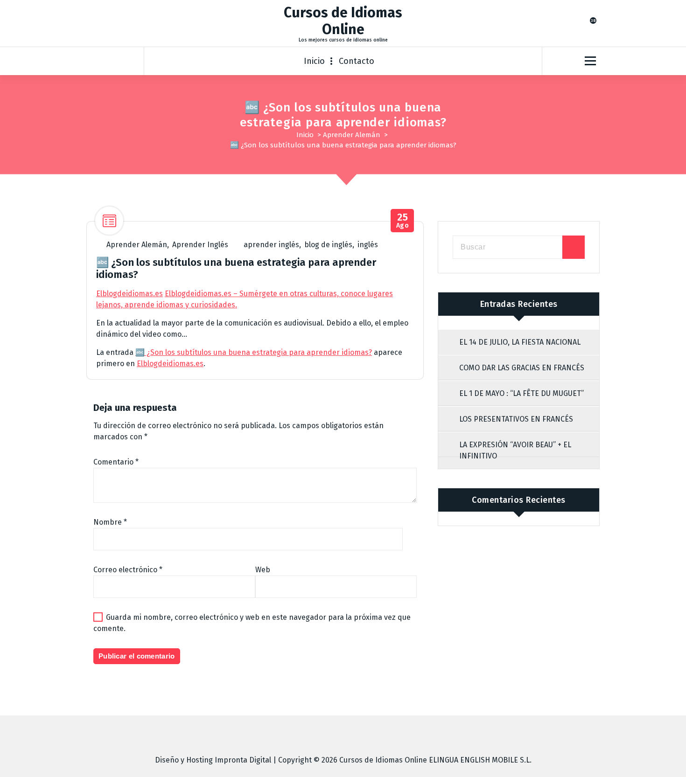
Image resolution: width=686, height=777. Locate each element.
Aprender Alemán (351, 135)
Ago (402, 220)
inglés (367, 244)
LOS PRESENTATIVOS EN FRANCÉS (516, 419)
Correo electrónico (127, 569)
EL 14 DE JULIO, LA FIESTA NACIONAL (520, 342)
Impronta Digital (243, 760)
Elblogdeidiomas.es (129, 293)
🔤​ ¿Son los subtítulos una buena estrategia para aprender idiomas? (253, 352)
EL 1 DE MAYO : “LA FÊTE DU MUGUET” (521, 393)
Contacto (356, 61)
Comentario (116, 462)
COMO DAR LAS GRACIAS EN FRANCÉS (521, 367)
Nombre (110, 522)
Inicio (314, 61)
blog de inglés (328, 244)
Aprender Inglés (200, 244)
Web (262, 569)
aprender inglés (271, 244)
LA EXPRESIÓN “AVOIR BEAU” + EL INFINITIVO (515, 450)
